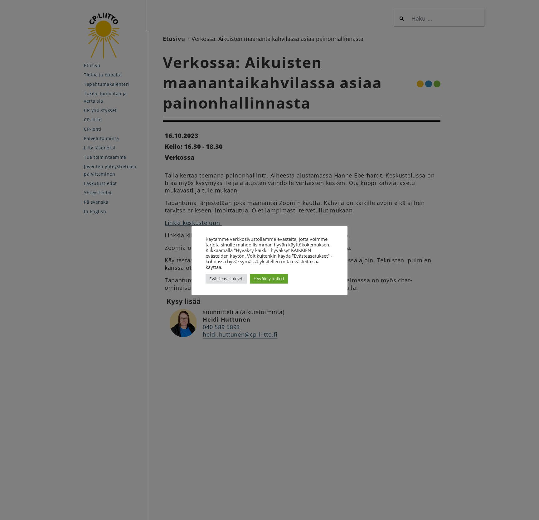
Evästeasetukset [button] (226, 278)
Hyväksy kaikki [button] (269, 278)
